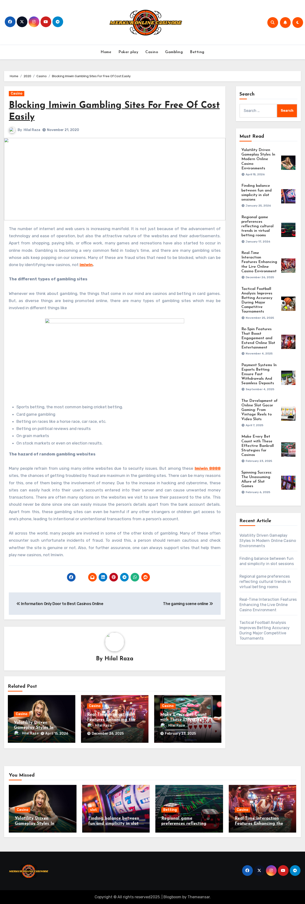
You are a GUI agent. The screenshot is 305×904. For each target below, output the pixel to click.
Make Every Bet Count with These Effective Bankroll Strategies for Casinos (257, 446)
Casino (151, 52)
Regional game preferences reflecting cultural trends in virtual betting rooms (257, 226)
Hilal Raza (32, 130)
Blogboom (172, 897)
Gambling (174, 52)
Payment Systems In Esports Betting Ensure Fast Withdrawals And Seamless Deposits (259, 374)
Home (106, 52)
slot (93, 810)
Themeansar (199, 897)
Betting (197, 52)
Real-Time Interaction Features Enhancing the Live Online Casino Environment (259, 262)
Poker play (128, 52)
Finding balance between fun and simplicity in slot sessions (113, 823)
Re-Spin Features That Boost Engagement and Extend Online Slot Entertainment (258, 338)
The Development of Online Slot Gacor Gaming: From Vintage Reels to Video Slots (259, 410)
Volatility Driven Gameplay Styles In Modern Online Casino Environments (258, 159)
